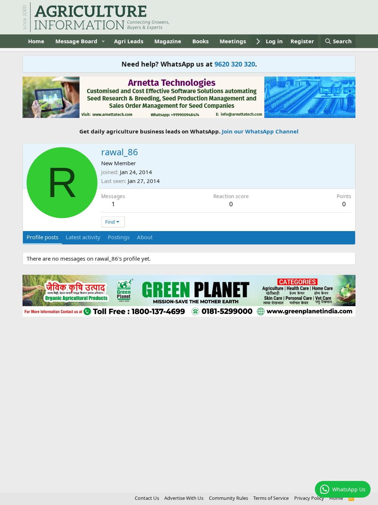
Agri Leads (128, 41)
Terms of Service (271, 498)
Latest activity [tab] (83, 237)
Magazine (167, 41)
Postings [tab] (119, 237)
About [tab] (144, 237)
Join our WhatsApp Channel (260, 131)
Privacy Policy (309, 498)
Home (36, 41)
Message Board (76, 41)
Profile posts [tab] (42, 237)
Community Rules (228, 498)
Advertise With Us (183, 498)
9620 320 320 (234, 64)
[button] (103, 41)
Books (200, 41)
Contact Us (147, 498)
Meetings (233, 41)
